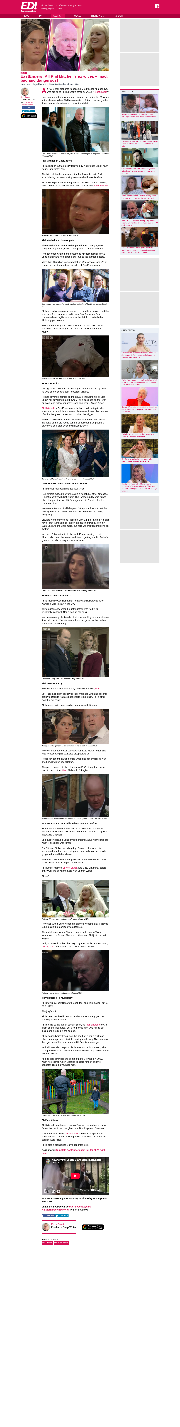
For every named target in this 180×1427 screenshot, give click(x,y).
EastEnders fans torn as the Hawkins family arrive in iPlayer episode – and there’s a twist (139, 143)
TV (41, 16)
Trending (97, 16)
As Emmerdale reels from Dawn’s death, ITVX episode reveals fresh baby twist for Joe (138, 116)
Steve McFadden (27, 105)
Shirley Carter (70, 867)
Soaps (58, 16)
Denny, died (48, 946)
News (26, 16)
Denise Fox (72, 1133)
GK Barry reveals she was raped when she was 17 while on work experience (139, 460)
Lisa (64, 770)
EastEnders (101, 92)
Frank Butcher (93, 1024)
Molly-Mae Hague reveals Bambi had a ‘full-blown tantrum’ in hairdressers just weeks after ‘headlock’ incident (139, 382)
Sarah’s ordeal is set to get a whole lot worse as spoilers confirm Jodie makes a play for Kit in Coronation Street (138, 250)
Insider (118, 16)
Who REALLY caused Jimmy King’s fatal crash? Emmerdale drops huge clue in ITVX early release (139, 223)
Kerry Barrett (25, 97)
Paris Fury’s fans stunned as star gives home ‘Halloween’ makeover (137, 435)
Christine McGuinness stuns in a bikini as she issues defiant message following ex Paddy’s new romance (138, 355)
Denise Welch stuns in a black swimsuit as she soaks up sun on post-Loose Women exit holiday (139, 409)
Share (28, 107)
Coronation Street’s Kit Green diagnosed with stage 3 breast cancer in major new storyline (138, 170)
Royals (77, 16)
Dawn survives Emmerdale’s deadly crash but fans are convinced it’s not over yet (138, 197)
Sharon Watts (101, 185)
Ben (97, 688)
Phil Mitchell (29, 102)
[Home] (29, 7)
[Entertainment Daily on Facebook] (157, 6)
